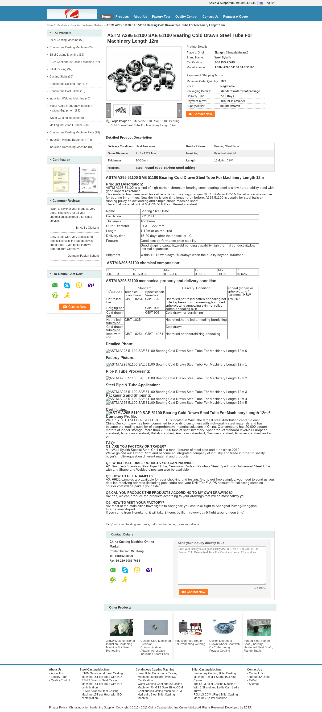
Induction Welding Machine (67, 98)
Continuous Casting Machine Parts (72, 132)
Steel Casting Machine (64, 40)
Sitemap (254, 684)
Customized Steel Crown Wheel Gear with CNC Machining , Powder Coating (224, 645)
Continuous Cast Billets (64, 91)
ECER (248, 707)
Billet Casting (58, 69)
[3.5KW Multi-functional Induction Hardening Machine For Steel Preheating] (121, 627)
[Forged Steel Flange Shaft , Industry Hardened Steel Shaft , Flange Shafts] (259, 627)
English (269, 3)
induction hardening (164, 524)
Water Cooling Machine (65, 117)
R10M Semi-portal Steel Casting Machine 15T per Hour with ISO (102, 675)
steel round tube (188, 524)
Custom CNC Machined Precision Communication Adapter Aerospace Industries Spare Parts (155, 647)
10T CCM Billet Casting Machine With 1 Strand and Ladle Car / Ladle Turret (216, 687)
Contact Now (203, 114)
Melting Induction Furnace (66, 125)
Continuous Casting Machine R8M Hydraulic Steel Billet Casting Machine (160, 694)
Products (122, 16)
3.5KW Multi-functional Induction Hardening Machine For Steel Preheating (120, 645)
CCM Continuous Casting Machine (72, 62)
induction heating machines (131, 524)
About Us (140, 16)
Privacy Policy (58, 707)
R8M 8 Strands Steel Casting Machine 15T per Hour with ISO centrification (102, 694)
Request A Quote (235, 16)
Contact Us (210, 16)
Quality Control (186, 16)
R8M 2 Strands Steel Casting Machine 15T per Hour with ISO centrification (102, 684)
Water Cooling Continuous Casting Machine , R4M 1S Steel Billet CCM (160, 685)
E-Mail (253, 680)
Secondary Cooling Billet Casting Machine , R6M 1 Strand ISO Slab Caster (215, 677)
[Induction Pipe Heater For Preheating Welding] (190, 627)
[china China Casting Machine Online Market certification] (60, 191)
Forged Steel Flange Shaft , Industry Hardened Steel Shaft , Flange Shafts (258, 645)
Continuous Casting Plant (66, 84)
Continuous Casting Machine (68, 47)
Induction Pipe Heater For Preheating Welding (190, 642)
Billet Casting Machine (64, 54)
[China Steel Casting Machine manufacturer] (72, 14)
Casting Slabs (58, 76)
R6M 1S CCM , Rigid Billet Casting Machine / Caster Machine (216, 696)
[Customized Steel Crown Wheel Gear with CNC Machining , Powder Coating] (224, 627)
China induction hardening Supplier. (92, 707)
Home (106, 16)
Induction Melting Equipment (68, 139)
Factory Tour (161, 16)
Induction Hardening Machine (87, 25)
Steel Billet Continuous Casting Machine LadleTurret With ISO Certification (158, 677)
